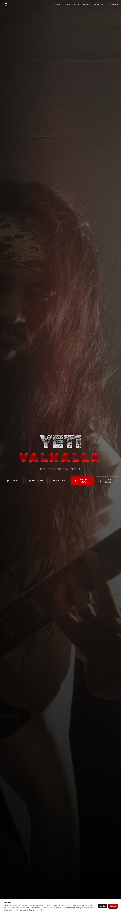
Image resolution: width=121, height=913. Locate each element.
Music (58, 5)
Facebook (15, 481)
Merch (86, 5)
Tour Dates (108, 481)
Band (77, 5)
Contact (113, 5)
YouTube (60, 481)
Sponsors (99, 5)
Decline (103, 906)
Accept (113, 906)
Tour (68, 5)
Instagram (38, 481)
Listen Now (83, 481)
